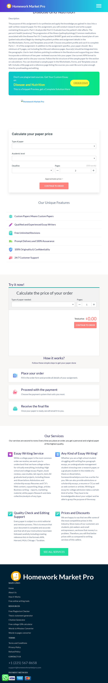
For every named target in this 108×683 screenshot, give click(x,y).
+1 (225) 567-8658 (23, 663)
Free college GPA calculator (20, 624)
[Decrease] (57, 170)
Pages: (80, 299)
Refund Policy (14, 651)
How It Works (15, 597)
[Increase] (93, 170)
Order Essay (80, 83)
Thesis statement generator (21, 615)
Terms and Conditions (18, 643)
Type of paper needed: (21, 299)
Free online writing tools (19, 601)
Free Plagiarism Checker (19, 611)
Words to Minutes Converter (21, 628)
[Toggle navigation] (98, 6)
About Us (13, 592)
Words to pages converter (20, 633)
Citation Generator (17, 620)
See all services (54, 551)
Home (11, 588)
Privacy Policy (15, 647)
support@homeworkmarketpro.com (25, 667)
